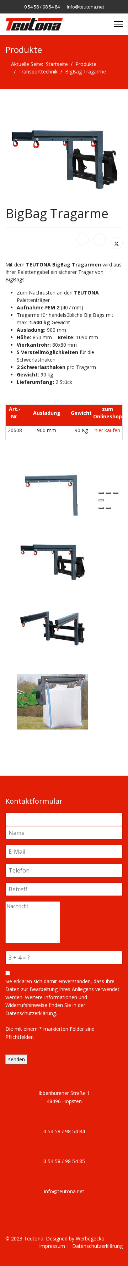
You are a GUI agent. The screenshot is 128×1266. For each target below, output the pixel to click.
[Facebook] (82, 239)
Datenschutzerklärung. (31, 1013)
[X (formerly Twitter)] (117, 243)
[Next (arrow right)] (108, 508)
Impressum (52, 1246)
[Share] (108, 493)
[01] (57, 495)
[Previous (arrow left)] (101, 508)
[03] (57, 628)
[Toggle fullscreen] (115, 493)
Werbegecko (90, 1238)
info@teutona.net (85, 7)
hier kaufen (107, 430)
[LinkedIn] (100, 239)
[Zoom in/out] (101, 500)
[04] (57, 702)
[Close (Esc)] (101, 493)
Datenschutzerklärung (97, 1246)
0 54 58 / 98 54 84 (42, 7)
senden (16, 1059)
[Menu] (118, 24)
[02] (57, 562)
